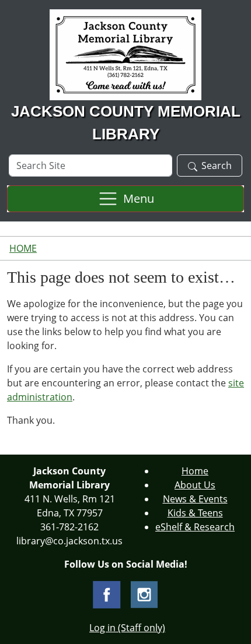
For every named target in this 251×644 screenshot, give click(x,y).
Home (23, 248)
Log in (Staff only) (127, 627)
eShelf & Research (195, 526)
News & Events (195, 498)
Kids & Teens (195, 512)
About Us (195, 484)
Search (216, 165)
